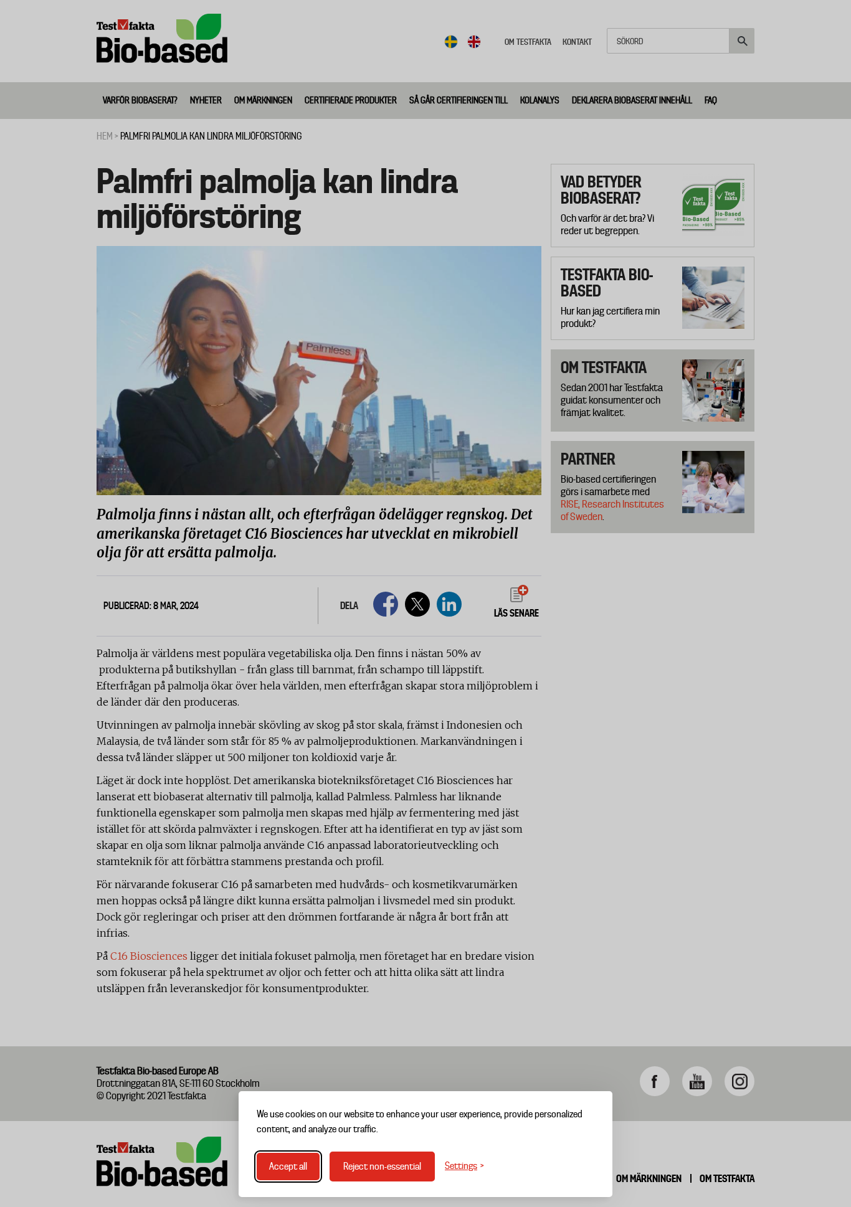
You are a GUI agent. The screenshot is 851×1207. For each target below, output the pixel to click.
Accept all (288, 1166)
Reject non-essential (382, 1166)
